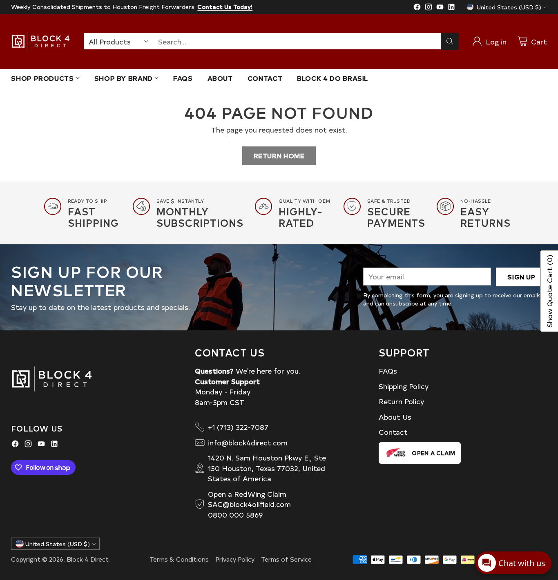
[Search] (450, 41)
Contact (393, 431)
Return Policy (401, 401)
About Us (395, 416)
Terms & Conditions (179, 559)
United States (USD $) (509, 7)
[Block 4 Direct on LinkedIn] (451, 8)
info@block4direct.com (248, 442)
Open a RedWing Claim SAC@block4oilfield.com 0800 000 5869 (249, 504)
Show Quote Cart (549, 291)
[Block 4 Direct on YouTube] (440, 8)
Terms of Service (286, 559)
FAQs (388, 370)
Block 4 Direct (88, 559)
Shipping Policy (404, 386)
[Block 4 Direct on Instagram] (428, 8)
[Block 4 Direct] (40, 41)
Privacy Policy (234, 559)
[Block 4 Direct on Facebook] (417, 8)
